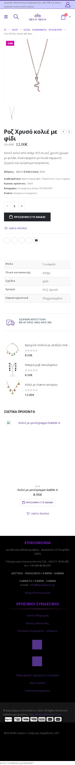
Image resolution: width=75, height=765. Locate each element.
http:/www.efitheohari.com (45, 714)
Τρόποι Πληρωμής (37, 615)
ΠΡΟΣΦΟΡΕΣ (45, 188)
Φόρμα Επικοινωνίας (37, 592)
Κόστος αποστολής (37, 623)
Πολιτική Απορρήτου (37, 690)
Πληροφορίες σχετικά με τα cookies (37, 675)
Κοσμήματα (24, 188)
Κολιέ (35, 188)
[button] (7, 16)
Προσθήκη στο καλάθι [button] (39, 502)
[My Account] (68, 4)
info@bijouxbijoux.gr (42, 585)
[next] (69, 132)
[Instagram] (37, 661)
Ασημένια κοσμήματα (25, 193)
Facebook (7, 240)
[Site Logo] (38, 16)
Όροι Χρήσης (37, 683)
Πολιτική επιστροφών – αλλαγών (37, 631)
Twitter (14, 240)
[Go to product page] (12, 349)
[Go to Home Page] (5, 30)
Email (36, 240)
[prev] (63, 132)
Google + (29, 240)
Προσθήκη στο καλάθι (29, 217)
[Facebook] (37, 644)
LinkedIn (22, 240)
